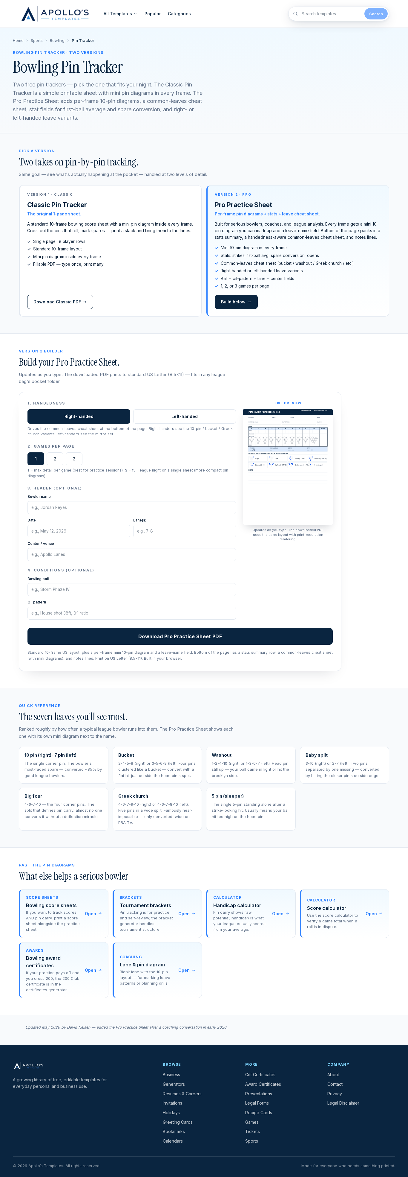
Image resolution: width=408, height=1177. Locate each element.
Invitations (172, 1102)
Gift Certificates (260, 1074)
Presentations (258, 1093)
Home (18, 40)
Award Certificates (263, 1084)
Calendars (173, 1140)
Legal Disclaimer (343, 1102)
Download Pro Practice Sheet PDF (180, 636)
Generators (174, 1084)
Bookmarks (174, 1131)
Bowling (57, 40)
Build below (233, 301)
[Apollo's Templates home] (55, 14)
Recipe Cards (258, 1112)
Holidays (171, 1112)
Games (252, 1122)
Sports (37, 40)
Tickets (252, 1131)
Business (171, 1074)
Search (376, 13)
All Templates (118, 13)
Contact (335, 1084)
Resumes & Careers (182, 1093)
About (333, 1074)
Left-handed (184, 416)
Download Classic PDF (57, 301)
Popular (153, 13)
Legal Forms (257, 1102)
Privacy (334, 1093)
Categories (179, 13)
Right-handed (79, 416)
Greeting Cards (178, 1122)
